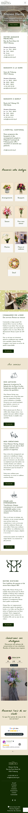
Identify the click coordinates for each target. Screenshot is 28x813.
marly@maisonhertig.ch (10, 119)
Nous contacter (14, 24)
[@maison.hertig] (9, 658)
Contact (14, 792)
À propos (14, 785)
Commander (14, 794)
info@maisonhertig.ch (10, 57)
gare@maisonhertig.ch (10, 88)
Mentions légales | (14, 809)
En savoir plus (8, 351)
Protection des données (14, 810)
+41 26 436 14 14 (8, 117)
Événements (14, 790)
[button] (20, 744)
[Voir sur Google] (4, 742)
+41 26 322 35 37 (9, 55)
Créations (14, 789)
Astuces (14, 787)
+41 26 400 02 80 (9, 86)
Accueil (14, 783)
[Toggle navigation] (25, 2)
